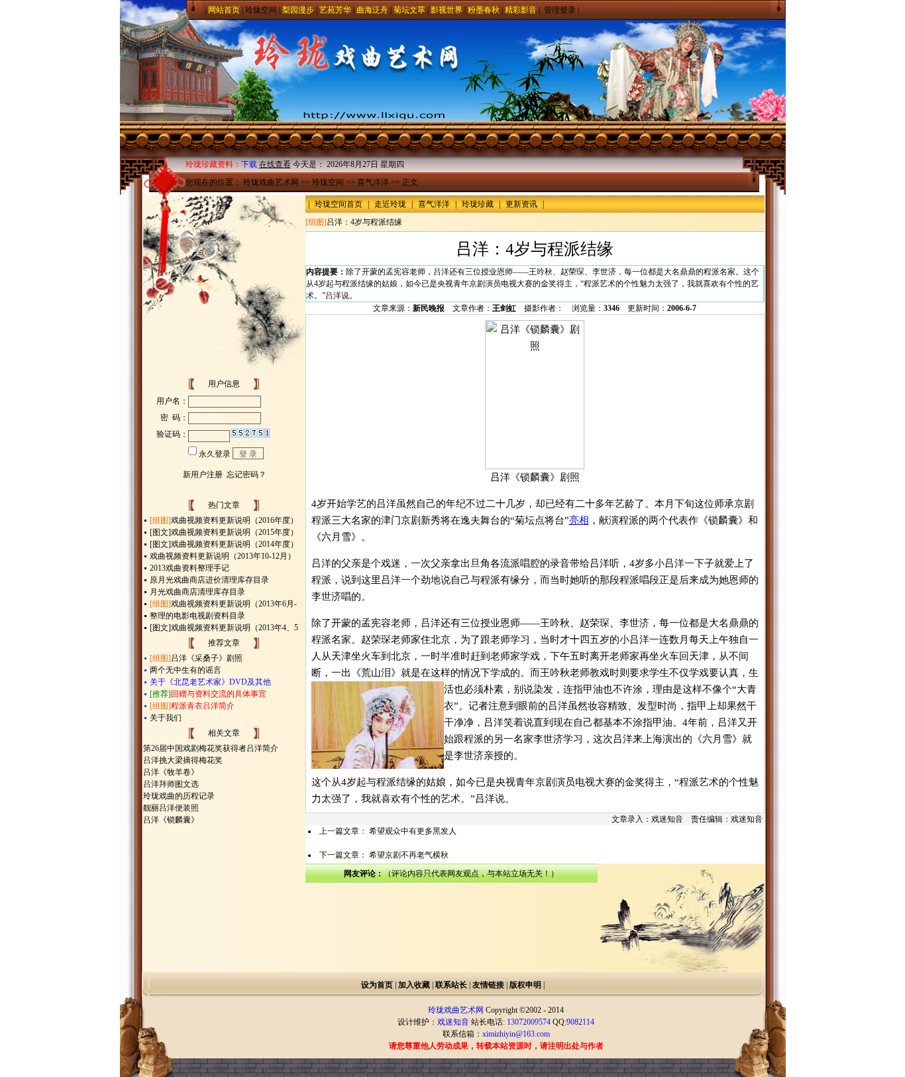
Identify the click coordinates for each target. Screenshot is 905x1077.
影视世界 (446, 10)
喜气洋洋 (373, 182)
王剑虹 (504, 308)
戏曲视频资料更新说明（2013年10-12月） (222, 556)
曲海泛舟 (372, 10)
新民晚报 (429, 308)
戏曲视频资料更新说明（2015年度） (234, 532)
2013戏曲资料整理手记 (189, 568)
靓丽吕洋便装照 (171, 808)
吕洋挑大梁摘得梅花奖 (183, 760)
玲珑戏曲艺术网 (271, 182)
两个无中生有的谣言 (185, 670)
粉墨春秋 (484, 10)
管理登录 (560, 10)
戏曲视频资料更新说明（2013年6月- (234, 603)
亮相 (579, 520)
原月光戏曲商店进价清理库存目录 (209, 580)
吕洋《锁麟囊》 (171, 819)
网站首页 (224, 10)
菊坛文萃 (409, 10)
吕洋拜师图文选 (171, 784)
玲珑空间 (261, 10)
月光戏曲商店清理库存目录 (197, 591)
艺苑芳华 (335, 10)
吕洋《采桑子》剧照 (206, 658)
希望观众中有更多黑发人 (412, 831)
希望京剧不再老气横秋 (409, 855)
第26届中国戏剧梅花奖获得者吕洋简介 (210, 748)
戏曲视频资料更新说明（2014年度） (234, 544)
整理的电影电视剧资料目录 (197, 615)
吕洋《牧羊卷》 (171, 772)
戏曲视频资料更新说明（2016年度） (234, 520)
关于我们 (166, 717)
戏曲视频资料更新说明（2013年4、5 (234, 627)
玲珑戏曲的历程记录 (179, 796)
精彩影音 (521, 10)
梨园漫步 (298, 10)
